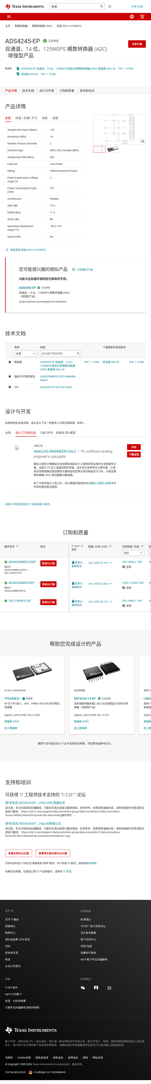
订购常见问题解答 (15, 1007)
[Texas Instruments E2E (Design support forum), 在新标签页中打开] (96, 989)
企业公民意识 (13, 966)
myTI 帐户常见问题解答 (94, 959)
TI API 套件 (11, 987)
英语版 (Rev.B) (29, 74)
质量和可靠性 (89, 952)
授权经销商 (32, 1007)
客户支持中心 (88, 939)
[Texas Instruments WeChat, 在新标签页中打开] (83, 989)
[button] (9, 16)
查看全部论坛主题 (18, 853)
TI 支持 (67, 871)
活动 (7, 946)
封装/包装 (86, 946)
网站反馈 (98, 1057)
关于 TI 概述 (12, 919)
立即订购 (137, 44)
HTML (130, 68)
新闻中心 (10, 932)
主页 (7, 25)
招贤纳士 (10, 926)
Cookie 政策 (24, 1057)
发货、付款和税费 (15, 1000)
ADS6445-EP (27, 288)
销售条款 (58, 1057)
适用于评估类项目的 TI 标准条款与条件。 (28, 504)
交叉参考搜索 (88, 932)
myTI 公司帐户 (13, 994)
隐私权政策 (42, 1057)
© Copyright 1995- (18, 1064)
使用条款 (91, 863)
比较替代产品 (85, 269)
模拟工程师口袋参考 (102, 483)
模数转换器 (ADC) (42, 25)
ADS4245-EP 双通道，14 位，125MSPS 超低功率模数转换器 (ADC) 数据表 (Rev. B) (68, 68)
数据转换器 (21, 25)
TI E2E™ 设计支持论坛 (93, 926)
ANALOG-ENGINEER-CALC (55, 451)
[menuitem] (132, 16)
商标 (85, 1057)
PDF (120, 68)
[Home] (24, 6)
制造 (7, 959)
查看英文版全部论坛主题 (53, 853)
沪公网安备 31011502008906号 (50, 1072)
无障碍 (9, 1057)
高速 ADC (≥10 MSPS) (69, 25)
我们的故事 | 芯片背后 (17, 939)
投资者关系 (11, 952)
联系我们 (86, 919)
